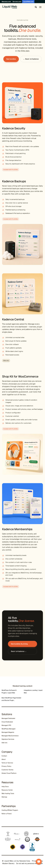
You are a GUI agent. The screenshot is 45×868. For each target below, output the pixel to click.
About (4, 759)
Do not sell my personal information (29, 863)
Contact (4, 756)
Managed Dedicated (8, 718)
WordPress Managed (8, 729)
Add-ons (4, 743)
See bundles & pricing (19, 644)
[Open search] (35, 7)
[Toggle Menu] (40, 7)
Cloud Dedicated (7, 722)
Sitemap (4, 797)
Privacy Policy (6, 766)
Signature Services (8, 739)
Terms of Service (7, 763)
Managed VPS (6, 725)
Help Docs (5, 786)
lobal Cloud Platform (9, 773)
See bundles (11, 59)
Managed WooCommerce (10, 736)
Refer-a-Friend (6, 814)
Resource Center (7, 790)
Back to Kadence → (18, 651)
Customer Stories (7, 770)
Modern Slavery (8, 863)
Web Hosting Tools (8, 793)
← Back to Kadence (31, 59)
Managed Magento (8, 732)
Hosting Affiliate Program (10, 810)
